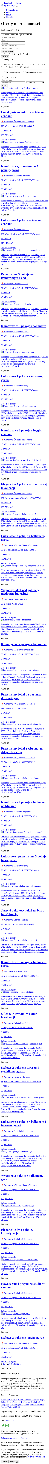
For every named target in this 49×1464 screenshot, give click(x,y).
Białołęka (13, 1400)
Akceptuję (14, 1462)
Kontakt (9, 17)
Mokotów (28, 1400)
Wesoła (33, 1404)
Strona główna (12, 10)
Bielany (21, 1400)
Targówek (5, 1404)
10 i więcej (24, 67)
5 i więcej (26, 54)
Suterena (8, 64)
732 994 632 (10, 1420)
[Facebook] (3, 1427)
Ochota (36, 1400)
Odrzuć (5, 1462)
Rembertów (25, 1402)
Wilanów (40, 1404)
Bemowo (5, 1400)
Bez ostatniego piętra (33, 72)
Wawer (26, 1404)
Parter (17, 64)
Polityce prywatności (36, 1457)
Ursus (12, 1404)
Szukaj (4, 86)
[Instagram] (7, 1427)
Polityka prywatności (9, 1438)
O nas (8, 15)
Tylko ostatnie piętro (13, 72)
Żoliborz (16, 1407)
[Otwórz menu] (17, 6)
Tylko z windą (10, 77)
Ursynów (19, 1404)
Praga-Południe (13, 1402)
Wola (10, 1407)
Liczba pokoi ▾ (7, 51)
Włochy (4, 1407)
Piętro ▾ (5, 57)
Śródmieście (36, 1402)
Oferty (9, 12)
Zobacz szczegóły (8, 140)
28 (9, 1364)
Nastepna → (16, 1364)
